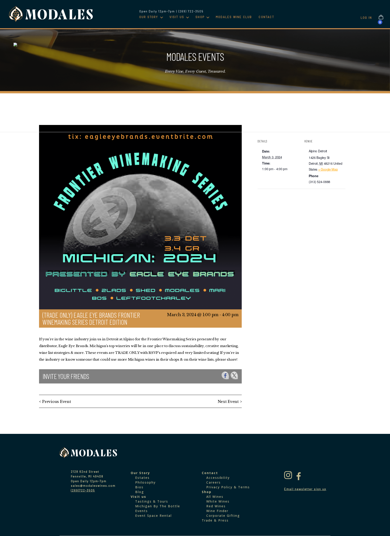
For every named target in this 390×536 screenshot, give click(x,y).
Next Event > (230, 401)
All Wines (214, 496)
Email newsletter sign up (305, 489)
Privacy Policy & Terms (228, 487)
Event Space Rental (153, 515)
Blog (139, 492)
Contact (266, 17)
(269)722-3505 (83, 490)
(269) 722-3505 (191, 11)
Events (141, 511)
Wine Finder (217, 511)
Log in (366, 17)
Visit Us (176, 17)
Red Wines (216, 506)
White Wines (218, 501)
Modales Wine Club (234, 17)
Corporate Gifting (223, 515)
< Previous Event (55, 401)
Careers (213, 482)
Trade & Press (215, 520)
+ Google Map (328, 169)
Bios (139, 487)
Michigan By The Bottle (157, 506)
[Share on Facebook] (225, 375)
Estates (142, 477)
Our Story (148, 17)
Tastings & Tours (151, 501)
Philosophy (145, 482)
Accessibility (218, 477)
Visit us (138, 496)
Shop (199, 17)
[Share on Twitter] (234, 375)
